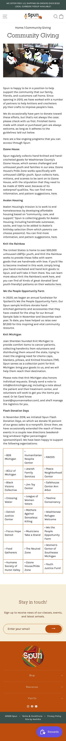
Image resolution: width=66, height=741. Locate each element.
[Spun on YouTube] (36, 706)
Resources (32, 686)
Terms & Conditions (32, 716)
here (54, 193)
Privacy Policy (54, 716)
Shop (32, 675)
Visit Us (32, 698)
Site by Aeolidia (33, 719)
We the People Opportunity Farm (36, 301)
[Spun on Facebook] (32, 706)
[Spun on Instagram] (28, 706)
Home (19, 27)
